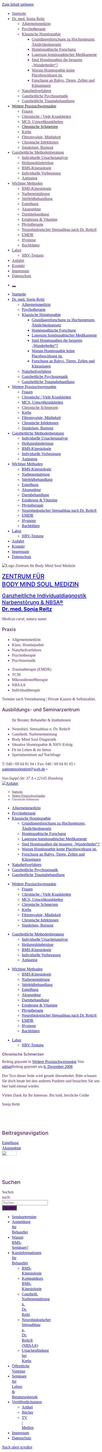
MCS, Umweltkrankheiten (42, 122)
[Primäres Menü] (14, 286)
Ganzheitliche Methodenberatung (38, 152)
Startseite (19, 13)
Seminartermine (24, 1217)
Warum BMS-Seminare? (20, 1242)
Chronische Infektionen (40, 142)
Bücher (27, 1412)
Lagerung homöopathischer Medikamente (64, 54)
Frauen (27, 111)
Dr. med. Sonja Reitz (28, 19)
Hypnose (29, 240)
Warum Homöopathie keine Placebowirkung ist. (59, 849)
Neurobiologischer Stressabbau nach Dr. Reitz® (59, 229)
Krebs (26, 132)
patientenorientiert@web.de (23, 769)
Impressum (20, 271)
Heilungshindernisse (37, 163)
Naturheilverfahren (36, 91)
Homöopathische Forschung (54, 49)
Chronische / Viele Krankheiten (46, 116)
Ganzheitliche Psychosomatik (45, 96)
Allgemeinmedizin (36, 24)
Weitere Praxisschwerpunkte (34, 106)
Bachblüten (31, 245)
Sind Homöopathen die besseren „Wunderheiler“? (61, 844)
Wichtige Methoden (27, 183)
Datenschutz (21, 276)
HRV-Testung (33, 255)
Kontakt (18, 266)
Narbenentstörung (36, 194)
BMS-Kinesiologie (36, 168)
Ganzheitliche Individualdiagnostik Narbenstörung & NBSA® (44, 602)
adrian (7, 1066)
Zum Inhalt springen (18, 4)
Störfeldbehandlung (37, 199)
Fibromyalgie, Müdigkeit (41, 137)
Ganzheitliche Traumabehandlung (48, 101)
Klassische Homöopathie (41, 34)
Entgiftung (30, 204)
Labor (16, 250)
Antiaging (29, 178)
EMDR (27, 235)
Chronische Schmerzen (40, 126)
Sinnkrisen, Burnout (37, 147)
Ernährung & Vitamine (39, 219)
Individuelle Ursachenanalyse (45, 157)
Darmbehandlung (35, 214)
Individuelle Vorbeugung (41, 173)
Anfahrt (18, 260)
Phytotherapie (32, 224)
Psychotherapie (34, 29)
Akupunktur (31, 209)
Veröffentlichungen (27, 1402)
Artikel (27, 1407)
